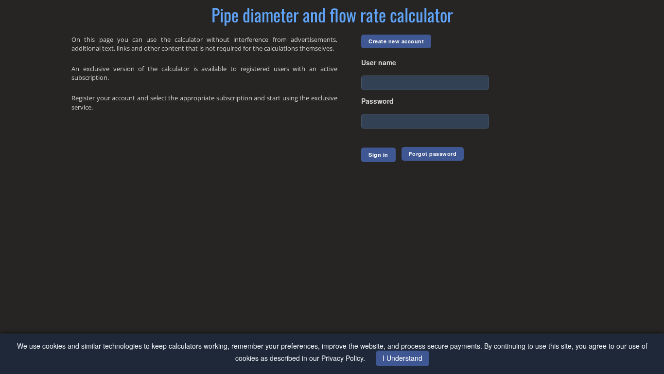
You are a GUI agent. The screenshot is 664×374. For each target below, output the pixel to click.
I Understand (402, 358)
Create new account (396, 41)
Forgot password (433, 153)
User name (378, 62)
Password (377, 101)
